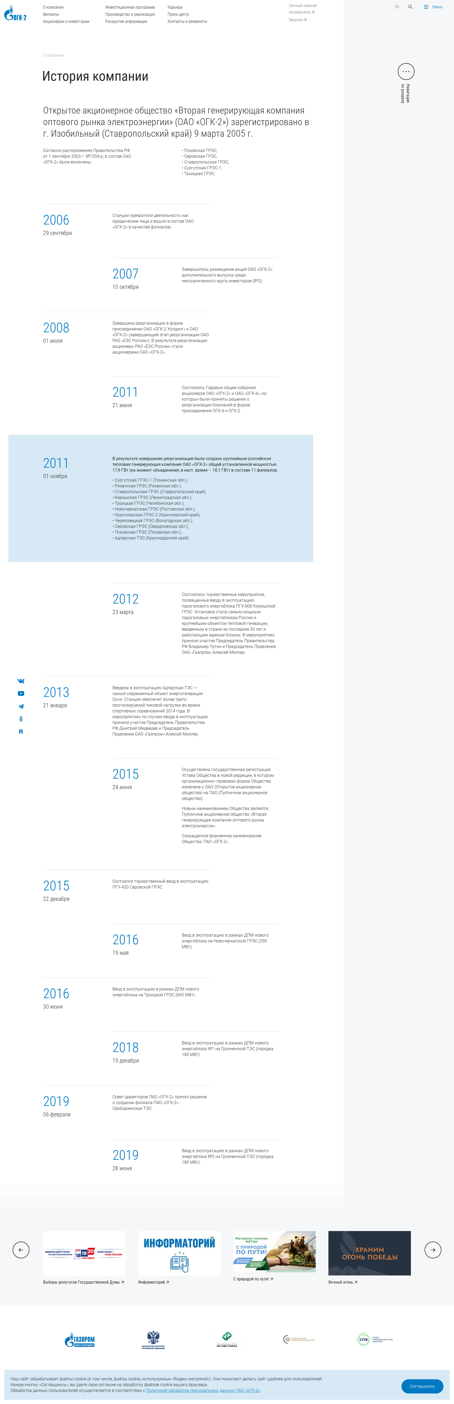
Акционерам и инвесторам (66, 21)
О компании (53, 7)
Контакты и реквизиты (187, 21)
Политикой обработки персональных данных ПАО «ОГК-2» (203, 1390)
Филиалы (51, 14)
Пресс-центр (178, 14)
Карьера (175, 7)
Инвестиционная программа (130, 7)
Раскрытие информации (126, 21)
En (397, 6)
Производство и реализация (130, 14)
